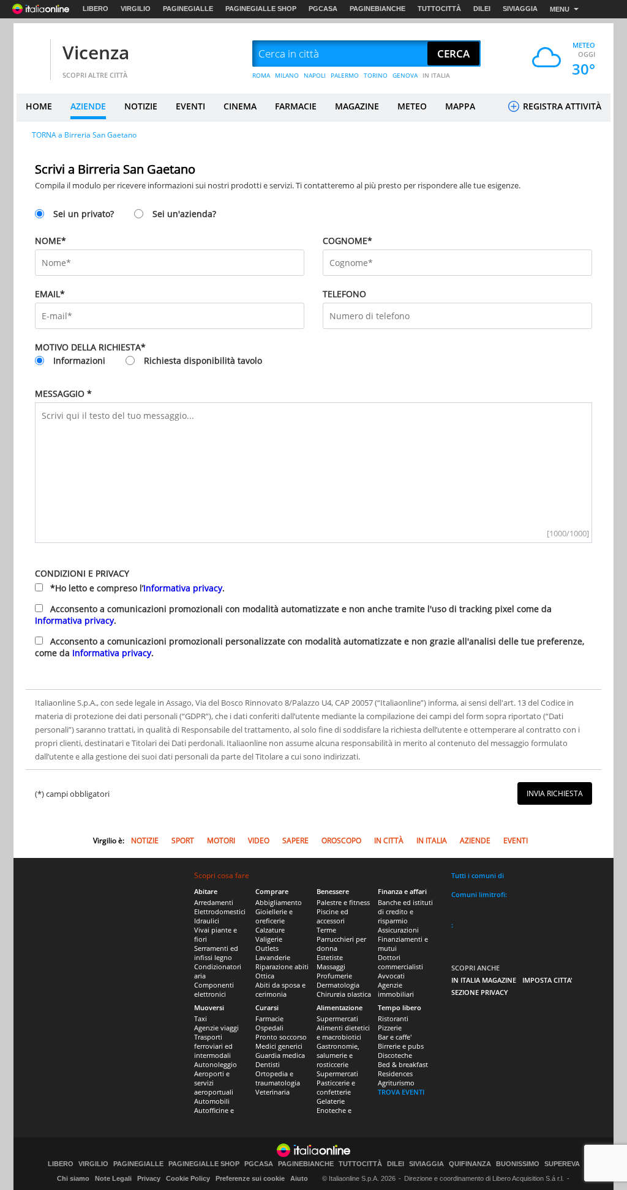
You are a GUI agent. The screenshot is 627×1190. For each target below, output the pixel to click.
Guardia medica (280, 1055)
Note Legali (113, 1178)
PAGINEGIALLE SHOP (260, 8)
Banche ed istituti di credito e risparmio (405, 911)
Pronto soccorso (281, 1036)
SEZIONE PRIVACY (479, 992)
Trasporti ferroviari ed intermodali (213, 1046)
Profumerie (334, 975)
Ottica (264, 975)
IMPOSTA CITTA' (547, 980)
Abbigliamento (278, 902)
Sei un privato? (83, 214)
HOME (39, 106)
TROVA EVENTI (401, 1091)
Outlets (267, 948)
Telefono (344, 294)
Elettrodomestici (220, 911)
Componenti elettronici (214, 989)
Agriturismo (396, 1082)
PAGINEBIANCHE (377, 8)
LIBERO (95, 8)
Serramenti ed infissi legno (216, 953)
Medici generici (278, 1046)
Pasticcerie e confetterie (336, 1087)
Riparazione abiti (282, 966)
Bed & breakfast (403, 1064)
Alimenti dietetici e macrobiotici (343, 1032)
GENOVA (405, 75)
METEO (412, 106)
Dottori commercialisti (400, 962)
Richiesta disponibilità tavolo (203, 360)
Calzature (270, 929)
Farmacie (269, 1018)
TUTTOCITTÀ (439, 8)
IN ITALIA (436, 75)
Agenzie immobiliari (396, 989)
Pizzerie (390, 1027)
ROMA (261, 75)
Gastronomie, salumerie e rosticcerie (338, 1055)
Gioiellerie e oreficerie (274, 916)
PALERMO (345, 75)
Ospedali (269, 1027)
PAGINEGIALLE (188, 8)
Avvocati (391, 975)
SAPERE (295, 840)
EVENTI (190, 106)
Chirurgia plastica (344, 994)
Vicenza (95, 52)
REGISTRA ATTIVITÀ (560, 106)
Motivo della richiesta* (90, 347)
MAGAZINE (357, 106)
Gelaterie (331, 1101)
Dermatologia (338, 984)
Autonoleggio (215, 1064)
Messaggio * (63, 393)
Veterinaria (272, 1091)
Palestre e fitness (343, 902)
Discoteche (395, 1055)
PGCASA (323, 8)
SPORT (182, 840)
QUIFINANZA (470, 1164)
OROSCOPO (341, 840)
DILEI (481, 8)
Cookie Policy (188, 1178)
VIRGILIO (136, 8)
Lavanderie (272, 957)
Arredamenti (213, 902)
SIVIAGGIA (520, 8)
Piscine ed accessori (332, 916)
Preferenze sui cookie (250, 1178)
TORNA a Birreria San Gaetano (84, 135)
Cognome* (347, 240)
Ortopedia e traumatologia (277, 1078)
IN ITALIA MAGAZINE (483, 980)
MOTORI (221, 840)
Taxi (200, 1018)
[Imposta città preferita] (31, 54)
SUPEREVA (562, 1164)
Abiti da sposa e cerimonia (280, 989)
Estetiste (330, 957)
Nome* (50, 240)
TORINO (376, 75)
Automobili (212, 1101)
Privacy (148, 1178)
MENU (559, 9)
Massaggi (331, 966)
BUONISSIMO (517, 1164)
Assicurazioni (398, 929)
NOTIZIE (140, 106)
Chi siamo (73, 1178)
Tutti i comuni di (477, 875)
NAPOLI (315, 75)
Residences (395, 1073)
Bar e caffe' (394, 1036)
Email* (50, 294)
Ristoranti (393, 1018)
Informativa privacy (182, 588)
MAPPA (460, 106)
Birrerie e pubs (401, 1046)
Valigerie (268, 939)
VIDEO (258, 840)
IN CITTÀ (389, 840)
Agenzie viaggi (216, 1027)
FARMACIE (296, 106)
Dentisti (267, 1064)
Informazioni (79, 360)
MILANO (287, 75)
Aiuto (299, 1178)
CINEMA (240, 106)
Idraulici (206, 920)
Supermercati (337, 1018)
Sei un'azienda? (184, 214)
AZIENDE (88, 106)
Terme (326, 929)
